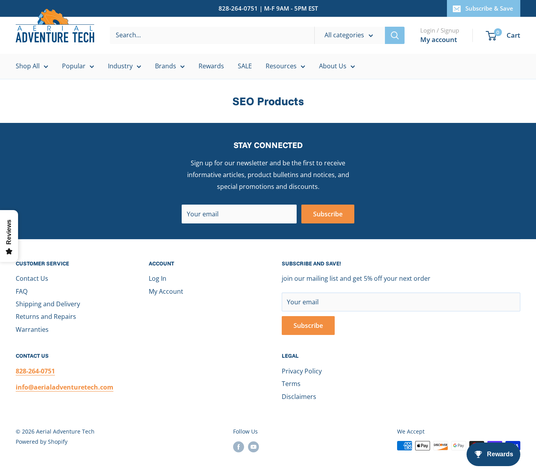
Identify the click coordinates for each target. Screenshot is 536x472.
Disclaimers (299, 396)
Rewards (211, 66)
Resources (281, 66)
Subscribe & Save (489, 8)
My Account (166, 291)
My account (438, 39)
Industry (120, 66)
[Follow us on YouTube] (253, 446)
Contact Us (32, 278)
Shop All (28, 66)
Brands (165, 66)
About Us (332, 66)
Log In (157, 278)
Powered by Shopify (41, 441)
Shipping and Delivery (48, 304)
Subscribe (328, 214)
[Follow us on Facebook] (238, 446)
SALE (245, 66)
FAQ (21, 291)
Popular (74, 66)
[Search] (395, 35)
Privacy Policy (302, 371)
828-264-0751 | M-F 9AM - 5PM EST (268, 8)
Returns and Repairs (46, 316)
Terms (291, 383)
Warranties (32, 329)
